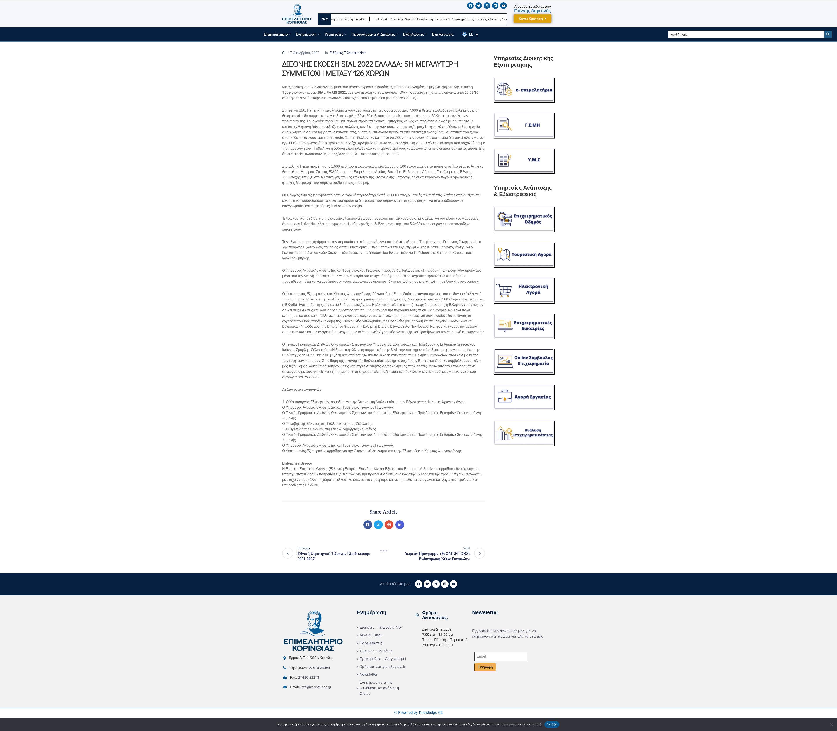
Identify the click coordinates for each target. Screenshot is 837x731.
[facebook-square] (470, 5)
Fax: (304, 677)
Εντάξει (552, 724)
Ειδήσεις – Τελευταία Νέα (381, 627)
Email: (310, 687)
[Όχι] (831, 724)
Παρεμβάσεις (371, 643)
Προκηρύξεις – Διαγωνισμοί (383, 659)
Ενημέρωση (306, 34)
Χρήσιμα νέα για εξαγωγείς (383, 667)
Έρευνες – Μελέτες (376, 651)
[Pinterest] (389, 524)
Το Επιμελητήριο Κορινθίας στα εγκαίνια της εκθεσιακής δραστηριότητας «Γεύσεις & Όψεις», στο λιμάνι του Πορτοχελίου (420, 19)
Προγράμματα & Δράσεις (373, 34)
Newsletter (369, 674)
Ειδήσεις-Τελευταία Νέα (347, 53)
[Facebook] (367, 524)
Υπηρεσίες (334, 34)
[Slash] (383, 550)
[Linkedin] (399, 524)
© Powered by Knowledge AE (418, 713)
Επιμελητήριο (276, 34)
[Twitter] (378, 524)
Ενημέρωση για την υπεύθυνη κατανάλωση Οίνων (379, 688)
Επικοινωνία (443, 34)
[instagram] (487, 5)
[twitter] (478, 5)
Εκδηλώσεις (413, 34)
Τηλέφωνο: (310, 668)
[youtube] (503, 5)
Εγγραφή (485, 667)
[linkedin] (495, 5)
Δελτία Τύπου (371, 635)
